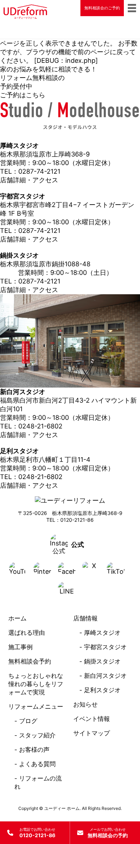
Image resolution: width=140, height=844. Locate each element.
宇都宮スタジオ (105, 647)
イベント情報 (91, 718)
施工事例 (20, 647)
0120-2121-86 (37, 832)
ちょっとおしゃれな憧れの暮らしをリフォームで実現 (35, 684)
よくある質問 (37, 764)
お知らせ (85, 704)
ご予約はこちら (22, 95)
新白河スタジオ (105, 675)
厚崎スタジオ (102, 632)
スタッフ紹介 (37, 735)
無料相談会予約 (29, 661)
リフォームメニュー (35, 706)
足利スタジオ (102, 690)
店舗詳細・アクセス (29, 180)
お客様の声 (34, 749)
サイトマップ (91, 733)
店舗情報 (85, 618)
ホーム (17, 618)
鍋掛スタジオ (102, 661)
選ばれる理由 (26, 632)
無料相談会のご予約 (102, 7)
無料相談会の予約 (108, 832)
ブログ (28, 721)
